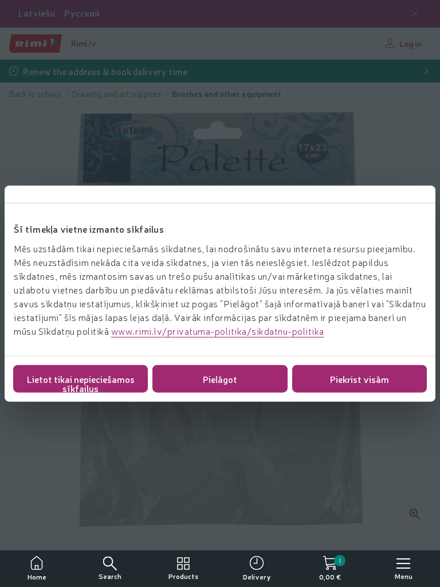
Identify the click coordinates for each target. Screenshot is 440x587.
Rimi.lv (83, 43)
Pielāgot (220, 378)
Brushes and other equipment (226, 93)
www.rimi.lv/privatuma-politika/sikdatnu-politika (217, 330)
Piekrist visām (359, 378)
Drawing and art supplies (117, 93)
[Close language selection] (415, 14)
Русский (82, 13)
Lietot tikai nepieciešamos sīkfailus (81, 382)
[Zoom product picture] (414, 514)
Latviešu (36, 13)
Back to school (36, 93)
